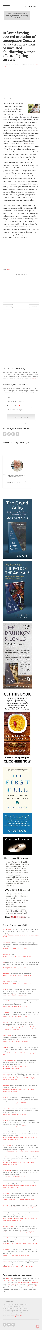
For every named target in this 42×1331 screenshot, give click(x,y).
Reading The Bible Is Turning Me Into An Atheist (16, 935)
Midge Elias (6, 1074)
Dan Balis (35, 1282)
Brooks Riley (6, 943)
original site (8, 1278)
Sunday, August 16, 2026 (26, 1267)
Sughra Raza (6, 954)
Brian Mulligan (7, 1036)
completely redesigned (9, 1280)
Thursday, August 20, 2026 (19, 995)
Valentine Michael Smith (9, 1061)
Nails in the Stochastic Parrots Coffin (13, 1053)
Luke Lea (5, 1132)
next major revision (13, 1284)
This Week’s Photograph (9, 948)
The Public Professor (8, 1226)
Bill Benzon (6, 989)
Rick (4, 962)
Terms (20, 423)
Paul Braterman (7, 1145)
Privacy (24, 423)
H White (5, 1182)
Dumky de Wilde (32, 1286)
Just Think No (8, 306)
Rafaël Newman (7, 1157)
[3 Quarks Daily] (31, 7)
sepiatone (5, 1047)
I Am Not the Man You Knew (10, 1199)
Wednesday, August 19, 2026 (11, 1030)
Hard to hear (6, 1176)
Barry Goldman (7, 1001)
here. (8, 269)
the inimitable (33, 306)
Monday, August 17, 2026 (27, 1199)
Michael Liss (6, 974)
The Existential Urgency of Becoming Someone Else (17, 1066)
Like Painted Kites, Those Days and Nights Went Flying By (19, 1078)
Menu (7, 7)
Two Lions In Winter (8, 1255)
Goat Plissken (6, 1022)
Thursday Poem (7, 968)
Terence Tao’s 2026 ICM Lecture (11, 1207)
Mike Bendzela (7, 929)
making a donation (17, 1316)
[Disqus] (21, 334)
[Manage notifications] (37, 1326)
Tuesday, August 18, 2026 (10, 1080)
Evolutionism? (6, 995)
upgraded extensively (24, 1282)
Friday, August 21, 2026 (24, 948)
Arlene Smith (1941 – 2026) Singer (12, 1243)
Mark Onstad (6, 1261)
